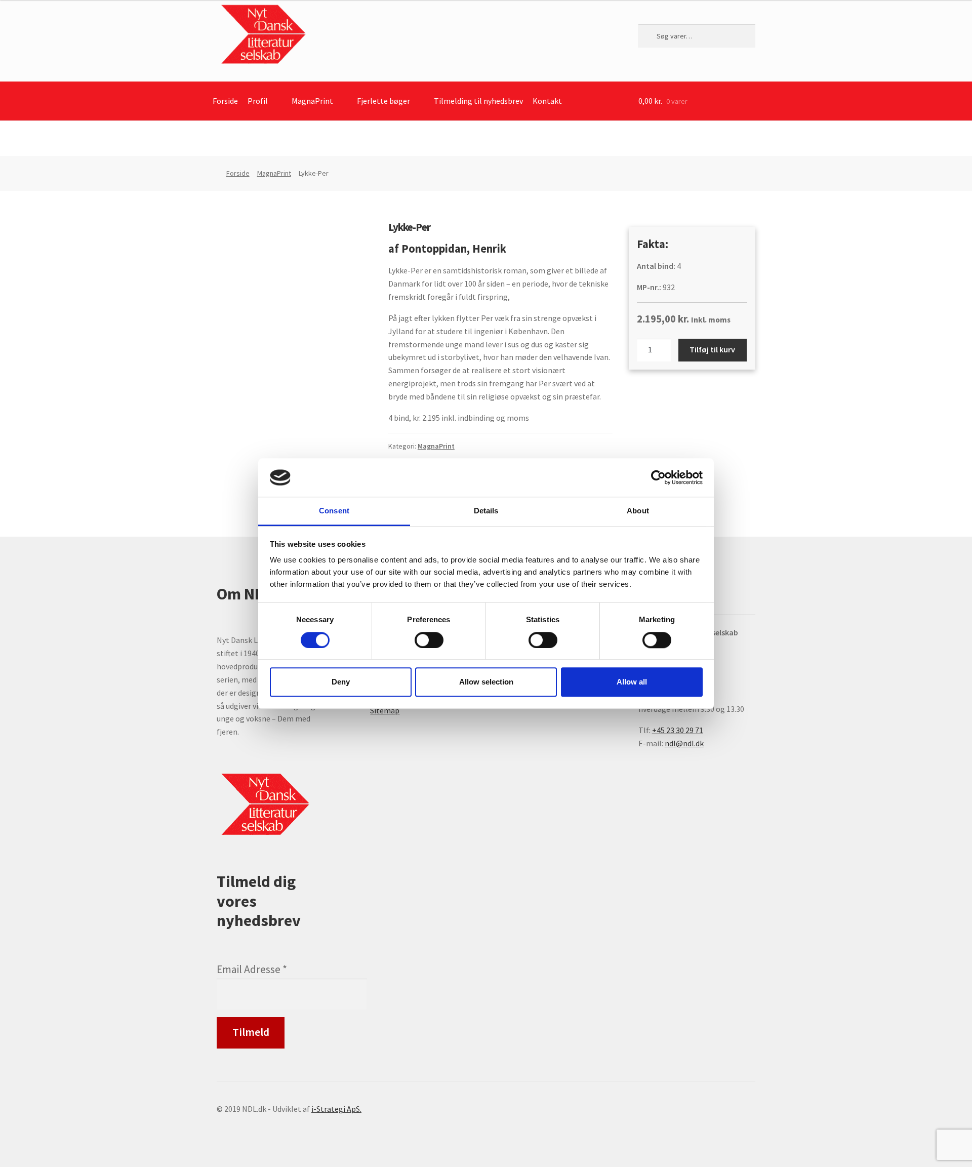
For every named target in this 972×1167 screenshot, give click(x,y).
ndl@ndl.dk (684, 743)
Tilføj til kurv (712, 349)
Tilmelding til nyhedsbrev (478, 101)
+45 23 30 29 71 (677, 730)
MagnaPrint (312, 101)
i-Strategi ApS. (336, 1109)
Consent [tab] (334, 511)
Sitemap (384, 710)
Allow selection (486, 681)
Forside (225, 101)
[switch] (429, 640)
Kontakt (547, 101)
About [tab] (638, 511)
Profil (258, 101)
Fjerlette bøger (383, 101)
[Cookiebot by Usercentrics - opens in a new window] (658, 477)
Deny (341, 681)
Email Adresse (252, 969)
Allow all (632, 681)
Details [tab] (486, 511)
